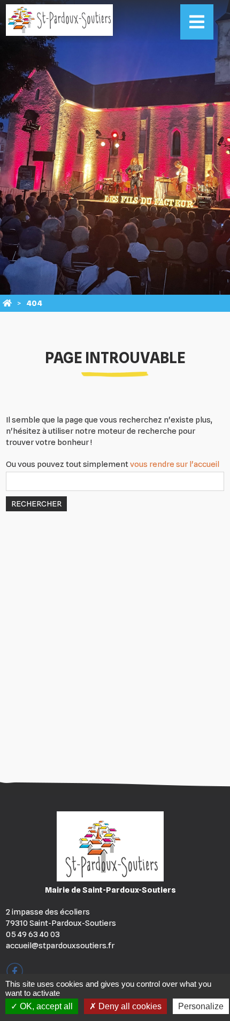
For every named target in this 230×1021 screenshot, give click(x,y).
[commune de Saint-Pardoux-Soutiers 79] (7, 303)
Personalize (201, 1006)
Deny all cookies (129, 1006)
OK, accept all (45, 1006)
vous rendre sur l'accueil (174, 464)
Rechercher (36, 504)
